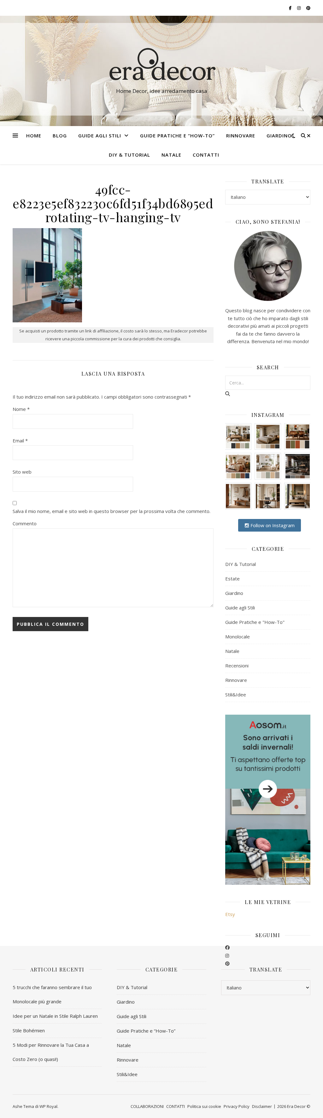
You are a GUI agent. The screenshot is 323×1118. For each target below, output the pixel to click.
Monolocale (237, 636)
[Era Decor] (161, 65)
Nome (21, 409)
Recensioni (237, 665)
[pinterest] (227, 963)
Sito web (22, 472)
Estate (232, 578)
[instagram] (227, 955)
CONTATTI (206, 155)
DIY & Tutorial (129, 155)
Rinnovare (236, 680)
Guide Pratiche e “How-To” (177, 135)
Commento (25, 523)
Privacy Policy (237, 1106)
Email (20, 440)
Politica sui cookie (204, 1106)
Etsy (230, 914)
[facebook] (227, 947)
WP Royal (48, 1106)
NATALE (171, 155)
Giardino (234, 593)
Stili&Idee (235, 694)
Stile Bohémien (29, 1030)
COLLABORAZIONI (147, 1106)
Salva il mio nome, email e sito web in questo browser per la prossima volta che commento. (111, 511)
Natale (232, 651)
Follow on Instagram (272, 525)
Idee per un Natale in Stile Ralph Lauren (55, 1016)
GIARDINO (279, 135)
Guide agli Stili (99, 135)
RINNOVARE (240, 135)
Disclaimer (262, 1106)
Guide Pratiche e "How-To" (255, 622)
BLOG (60, 135)
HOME (33, 135)
